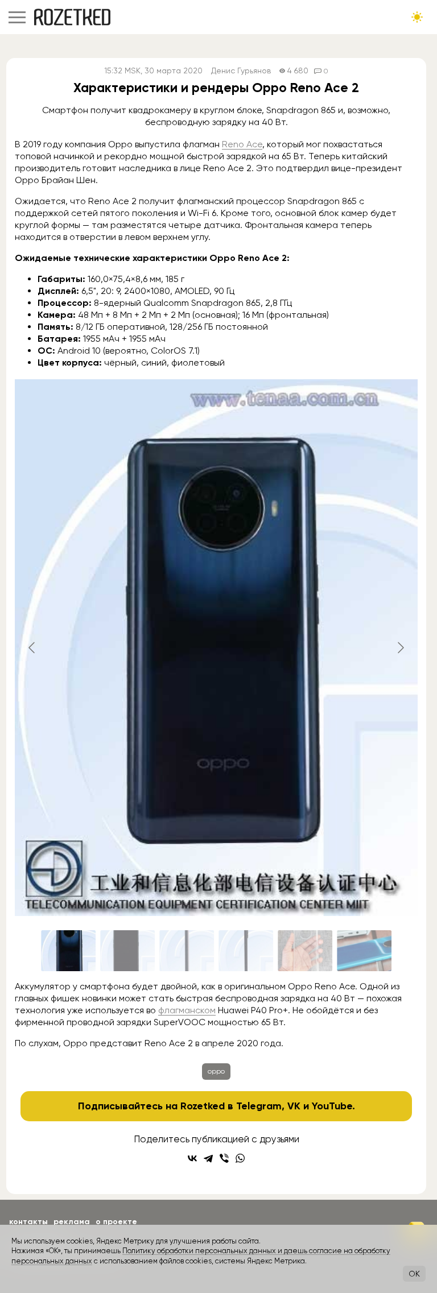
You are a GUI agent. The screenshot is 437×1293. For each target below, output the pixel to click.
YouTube (332, 1106)
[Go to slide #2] (127, 950)
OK (414, 1273)
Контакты (28, 1221)
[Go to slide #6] (364, 950)
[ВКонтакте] (192, 1158)
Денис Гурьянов (241, 71)
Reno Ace (242, 144)
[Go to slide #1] (68, 950)
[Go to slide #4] (245, 950)
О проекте (116, 1221)
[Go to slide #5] (305, 950)
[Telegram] (208, 1158)
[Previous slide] (32, 648)
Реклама (71, 1221)
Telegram (259, 1106)
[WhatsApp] (240, 1158)
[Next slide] (400, 648)
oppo (216, 1071)
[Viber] (224, 1158)
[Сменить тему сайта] (417, 17)
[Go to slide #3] (186, 950)
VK (293, 1106)
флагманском (187, 1010)
